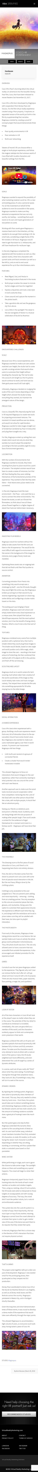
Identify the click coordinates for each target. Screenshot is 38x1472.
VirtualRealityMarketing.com (12, 1430)
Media (12, 61)
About (4, 1435)
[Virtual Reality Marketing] (10, 3)
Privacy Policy (7, 1438)
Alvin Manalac (20, 1371)
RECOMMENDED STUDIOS (19, 1414)
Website (20, 61)
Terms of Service (26, 1438)
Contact (22, 1435)
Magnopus (12, 1360)
